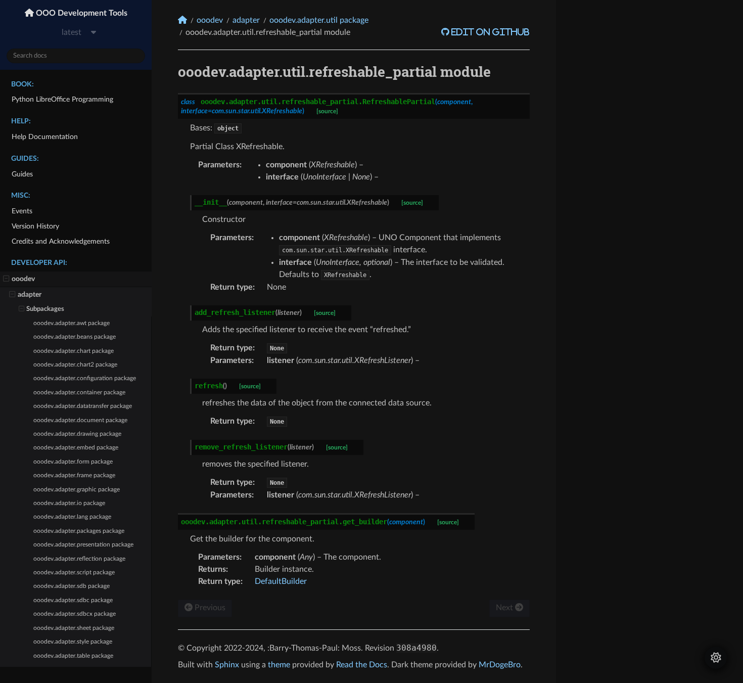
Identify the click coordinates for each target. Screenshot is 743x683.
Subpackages (45, 309)
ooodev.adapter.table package (73, 656)
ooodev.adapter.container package (79, 392)
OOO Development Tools (80, 13)
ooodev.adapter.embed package (75, 447)
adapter (29, 294)
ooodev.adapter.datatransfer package (82, 406)
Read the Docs (361, 665)
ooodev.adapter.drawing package (77, 434)
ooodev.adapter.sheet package (73, 628)
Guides (22, 174)
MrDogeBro (500, 665)
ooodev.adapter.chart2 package (75, 365)
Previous (209, 608)
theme (279, 665)
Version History (35, 226)
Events (22, 211)
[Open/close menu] (6, 279)
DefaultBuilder (281, 581)
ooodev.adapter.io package (69, 503)
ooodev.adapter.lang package (72, 517)
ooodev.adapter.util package (318, 20)
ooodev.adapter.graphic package (76, 489)
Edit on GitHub (489, 32)
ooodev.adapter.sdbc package (73, 600)
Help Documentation (45, 137)
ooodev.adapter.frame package (74, 475)
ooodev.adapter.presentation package (83, 545)
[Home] (182, 20)
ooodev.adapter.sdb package (71, 586)
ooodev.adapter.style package (72, 642)
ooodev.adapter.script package (74, 572)
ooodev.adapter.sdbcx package (74, 614)
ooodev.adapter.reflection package (79, 559)
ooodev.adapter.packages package (78, 531)
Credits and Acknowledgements (61, 241)
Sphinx (227, 665)
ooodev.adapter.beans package (74, 337)
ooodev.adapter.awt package (71, 323)
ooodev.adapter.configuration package (84, 378)
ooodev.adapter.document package (80, 420)
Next (505, 608)
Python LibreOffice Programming (62, 99)
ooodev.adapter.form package (73, 462)
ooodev (23, 279)
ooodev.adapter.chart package (73, 351)
